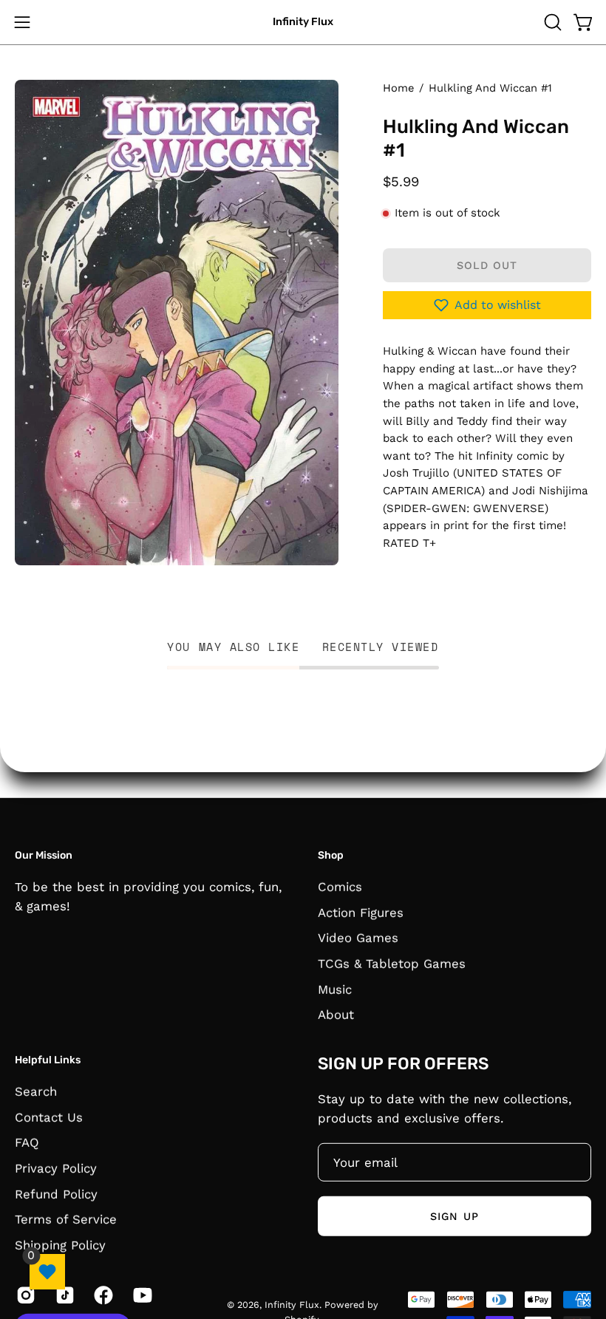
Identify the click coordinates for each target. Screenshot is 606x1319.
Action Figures (361, 911)
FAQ (27, 1142)
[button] (551, 22)
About (336, 1014)
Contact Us (49, 1116)
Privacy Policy (56, 1167)
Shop (331, 855)
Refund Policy (56, 1193)
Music (335, 988)
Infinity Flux (303, 22)
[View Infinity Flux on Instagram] (25, 1295)
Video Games (358, 937)
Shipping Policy (60, 1244)
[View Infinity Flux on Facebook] (102, 1295)
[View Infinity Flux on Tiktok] (64, 1295)
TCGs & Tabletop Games (392, 962)
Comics (340, 886)
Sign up (454, 1215)
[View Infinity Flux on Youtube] (142, 1295)
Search (36, 1090)
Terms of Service (66, 1218)
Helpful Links (48, 1060)
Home (398, 88)
